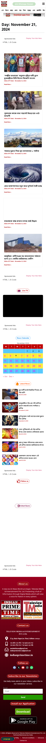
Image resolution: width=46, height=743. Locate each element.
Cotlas (31, 735)
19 (11, 366)
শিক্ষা (24, 10)
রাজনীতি (39, 10)
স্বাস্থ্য (29, 10)
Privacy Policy (15, 738)
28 (22, 371)
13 (17, 361)
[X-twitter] (18, 667)
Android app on (26, 719)
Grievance (41, 738)
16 (34, 361)
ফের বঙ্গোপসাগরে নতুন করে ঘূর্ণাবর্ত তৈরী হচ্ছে (23, 186)
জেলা (16, 10)
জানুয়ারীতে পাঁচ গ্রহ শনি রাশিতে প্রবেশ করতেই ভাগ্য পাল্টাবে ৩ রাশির (30, 406)
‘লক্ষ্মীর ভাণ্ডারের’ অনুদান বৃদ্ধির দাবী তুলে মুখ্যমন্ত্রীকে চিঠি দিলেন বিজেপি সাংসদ (21, 77)
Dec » (11, 376)
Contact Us (23, 740)
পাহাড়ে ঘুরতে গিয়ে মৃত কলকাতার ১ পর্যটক (21, 151)
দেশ (2, 10)
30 (34, 371)
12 (11, 361)
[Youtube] (23, 667)
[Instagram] (27, 667)
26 (11, 371)
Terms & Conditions (28, 738)
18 (5, 366)
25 (5, 371)
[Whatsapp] (31, 667)
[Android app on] (13, 720)
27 (17, 371)
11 (5, 361)
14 (22, 361)
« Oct (5, 376)
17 (39, 361)
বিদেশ (6, 10)
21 (22, 366)
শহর (20, 10)
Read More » (7, 84)
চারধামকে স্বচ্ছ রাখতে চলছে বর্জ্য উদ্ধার (20, 221)
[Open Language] (12, 739)
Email (5, 688)
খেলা (34, 10)
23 (34, 366)
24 (39, 366)
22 (28, 366)
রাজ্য (11, 10)
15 (28, 361)
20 (17, 366)
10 (39, 356)
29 (28, 371)
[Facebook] (14, 667)
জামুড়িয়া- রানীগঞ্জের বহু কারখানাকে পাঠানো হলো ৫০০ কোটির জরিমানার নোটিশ (22, 257)
